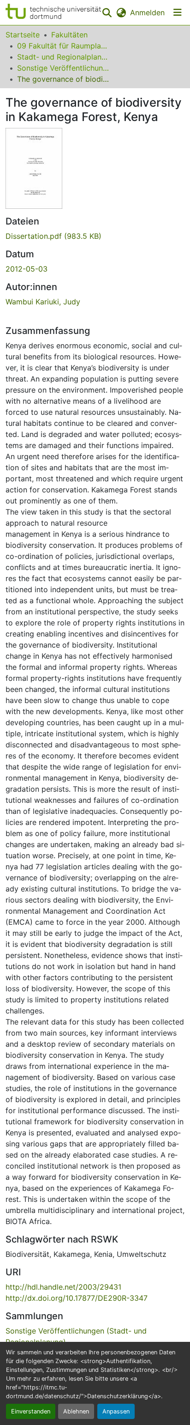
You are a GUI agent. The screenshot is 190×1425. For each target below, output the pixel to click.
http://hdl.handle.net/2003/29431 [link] (63, 1287)
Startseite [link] (23, 34)
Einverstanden (30, 1411)
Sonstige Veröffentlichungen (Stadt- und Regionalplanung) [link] (63, 68)
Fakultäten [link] (69, 34)
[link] (95, 236)
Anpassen (116, 1411)
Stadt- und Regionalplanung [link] (63, 56)
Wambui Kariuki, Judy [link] (43, 301)
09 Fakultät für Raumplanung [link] (63, 45)
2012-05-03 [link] (27, 268)
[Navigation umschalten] (177, 12)
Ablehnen (76, 1411)
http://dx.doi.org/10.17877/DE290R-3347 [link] (77, 1298)
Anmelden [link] (147, 12)
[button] (53, 12)
